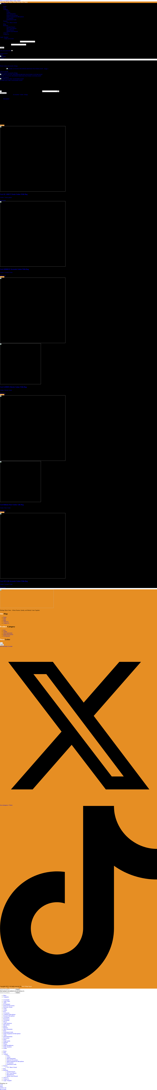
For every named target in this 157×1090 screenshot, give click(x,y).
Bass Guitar (7, 508)
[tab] (6, 99)
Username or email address (10, 41)
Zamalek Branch (11, 27)
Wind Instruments (11, 13)
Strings (16, 66)
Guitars (8, 12)
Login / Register (7, 1080)
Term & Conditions (14, 988)
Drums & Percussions (12, 15)
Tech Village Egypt (27, 986)
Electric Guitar (8, 390)
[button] (3, 275)
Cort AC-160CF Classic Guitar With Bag (13, 194)
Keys (8, 11)
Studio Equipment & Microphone (15, 16)
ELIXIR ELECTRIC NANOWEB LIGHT (11, 80)
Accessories (11, 66)
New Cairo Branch (11, 28)
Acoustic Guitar (8, 272)
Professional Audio (11, 19)
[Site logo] (3, 3)
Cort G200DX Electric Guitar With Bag (13, 387)
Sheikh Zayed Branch (12, 31)
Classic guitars (8, 197)
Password (5, 44)
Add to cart (3, 93)
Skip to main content (15, 0)
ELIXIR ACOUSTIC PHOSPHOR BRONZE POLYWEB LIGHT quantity (22, 91)
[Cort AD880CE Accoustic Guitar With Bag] (32, 266)
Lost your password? (5, 50)
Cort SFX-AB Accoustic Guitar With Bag (14, 581)
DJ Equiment (10, 18)
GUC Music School (12, 22)
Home (2, 66)
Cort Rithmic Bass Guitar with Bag (12, 505)
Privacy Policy (4, 988)
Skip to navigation (5, 0)
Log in (2, 47)
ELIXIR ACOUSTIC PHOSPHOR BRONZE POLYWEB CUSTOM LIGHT (21, 76)
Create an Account (9, 38)
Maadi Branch (10, 30)
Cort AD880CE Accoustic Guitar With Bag (14, 269)
